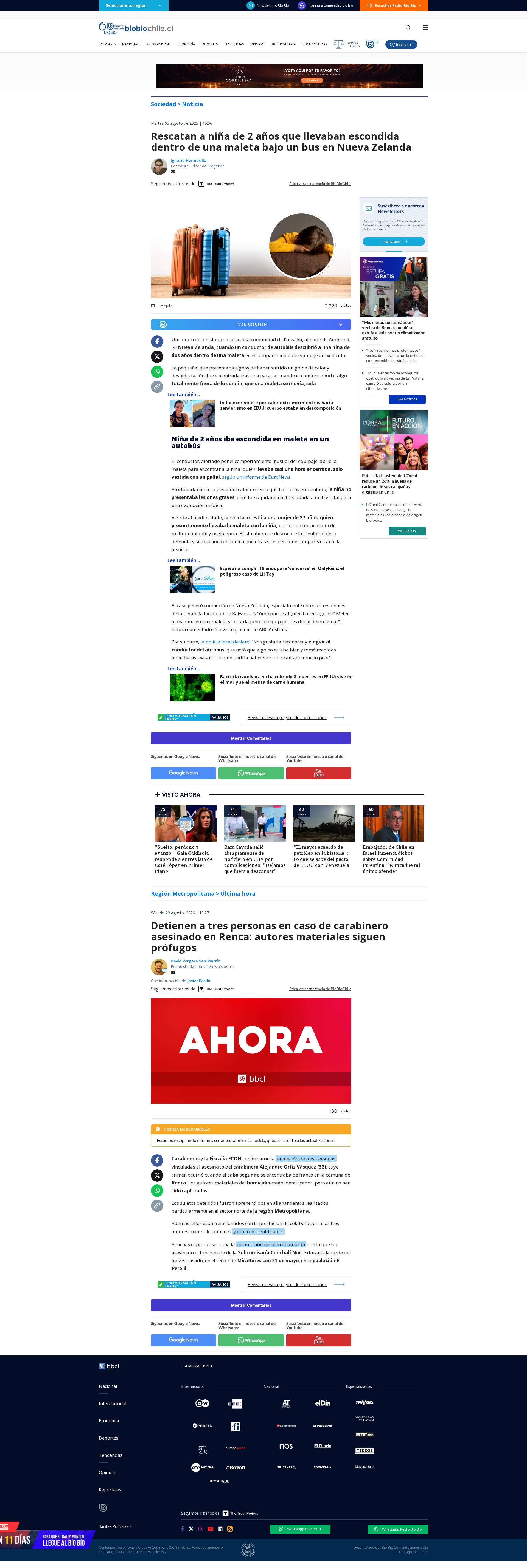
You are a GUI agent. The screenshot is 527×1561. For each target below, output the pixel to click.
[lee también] (193, 413)
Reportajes (110, 1490)
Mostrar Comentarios (251, 738)
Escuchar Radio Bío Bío (395, 5)
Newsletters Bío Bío (273, 5)
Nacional (130, 44)
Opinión (257, 44)
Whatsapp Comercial (304, 1528)
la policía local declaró (225, 642)
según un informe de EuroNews (256, 477)
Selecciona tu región (126, 5)
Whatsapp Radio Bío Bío (401, 1529)
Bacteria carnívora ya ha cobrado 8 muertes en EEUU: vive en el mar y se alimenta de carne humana (286, 679)
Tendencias (234, 44)
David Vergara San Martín (195, 961)
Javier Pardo (198, 980)
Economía (186, 44)
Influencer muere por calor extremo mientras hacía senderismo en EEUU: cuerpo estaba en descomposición (280, 405)
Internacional (158, 44)
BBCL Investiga (283, 44)
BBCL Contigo (314, 44)
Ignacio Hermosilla (188, 160)
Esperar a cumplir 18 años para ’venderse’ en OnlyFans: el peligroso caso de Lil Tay (282, 571)
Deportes (210, 44)
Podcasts (107, 44)
